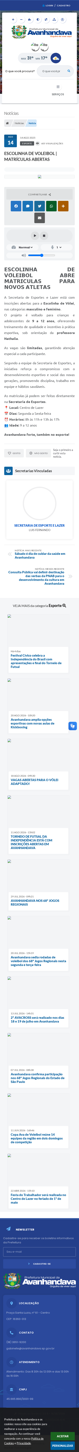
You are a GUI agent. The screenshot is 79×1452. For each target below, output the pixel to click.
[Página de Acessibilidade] (62, 19)
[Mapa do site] (54, 19)
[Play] (35, 236)
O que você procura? (20, 71)
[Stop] (44, 236)
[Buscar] (69, 71)
